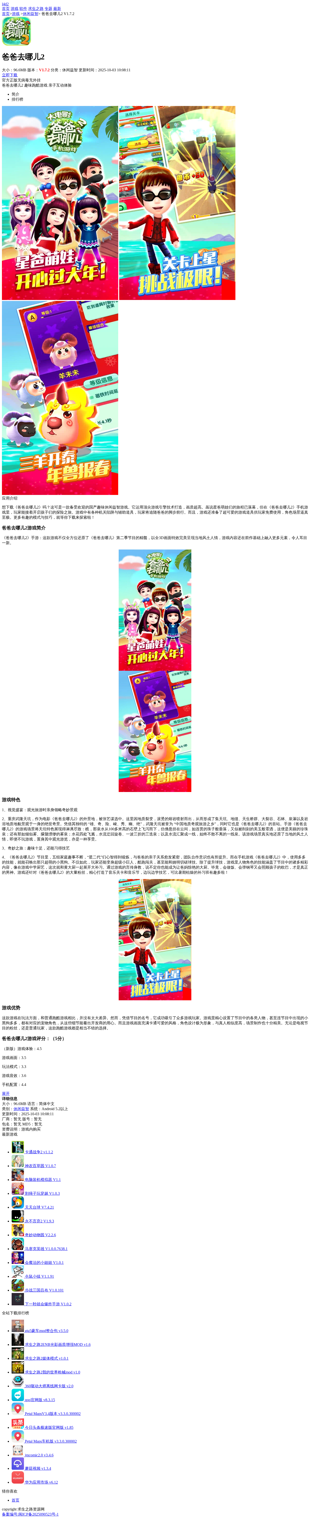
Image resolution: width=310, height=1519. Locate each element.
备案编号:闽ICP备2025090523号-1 (30, 1514)
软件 (23, 9)
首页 (6, 9)
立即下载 (9, 75)
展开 (6, 1093)
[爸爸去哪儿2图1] (60, 299)
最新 (57, 9)
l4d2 (5, 4)
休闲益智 (30, 14)
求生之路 (36, 9)
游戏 (14, 9)
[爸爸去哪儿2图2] (177, 299)
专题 (48, 9)
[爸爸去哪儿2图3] (60, 494)
